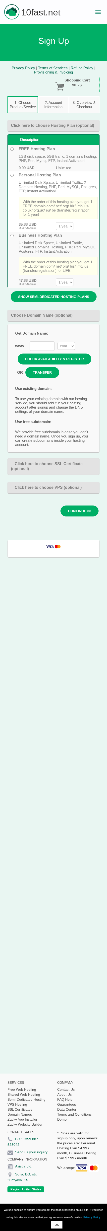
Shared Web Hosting (23, 1094)
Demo (62, 1119)
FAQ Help (64, 1099)
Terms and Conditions (74, 1114)
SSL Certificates (19, 1109)
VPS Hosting (17, 1104)
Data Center (66, 1109)
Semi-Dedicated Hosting (26, 1099)
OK (57, 1224)
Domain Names (19, 1114)
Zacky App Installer (22, 1119)
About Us (64, 1094)
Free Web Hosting (21, 1089)
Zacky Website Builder (25, 1124)
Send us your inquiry (31, 1152)
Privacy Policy (92, 1217)
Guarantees (66, 1104)
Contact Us (66, 1089)
